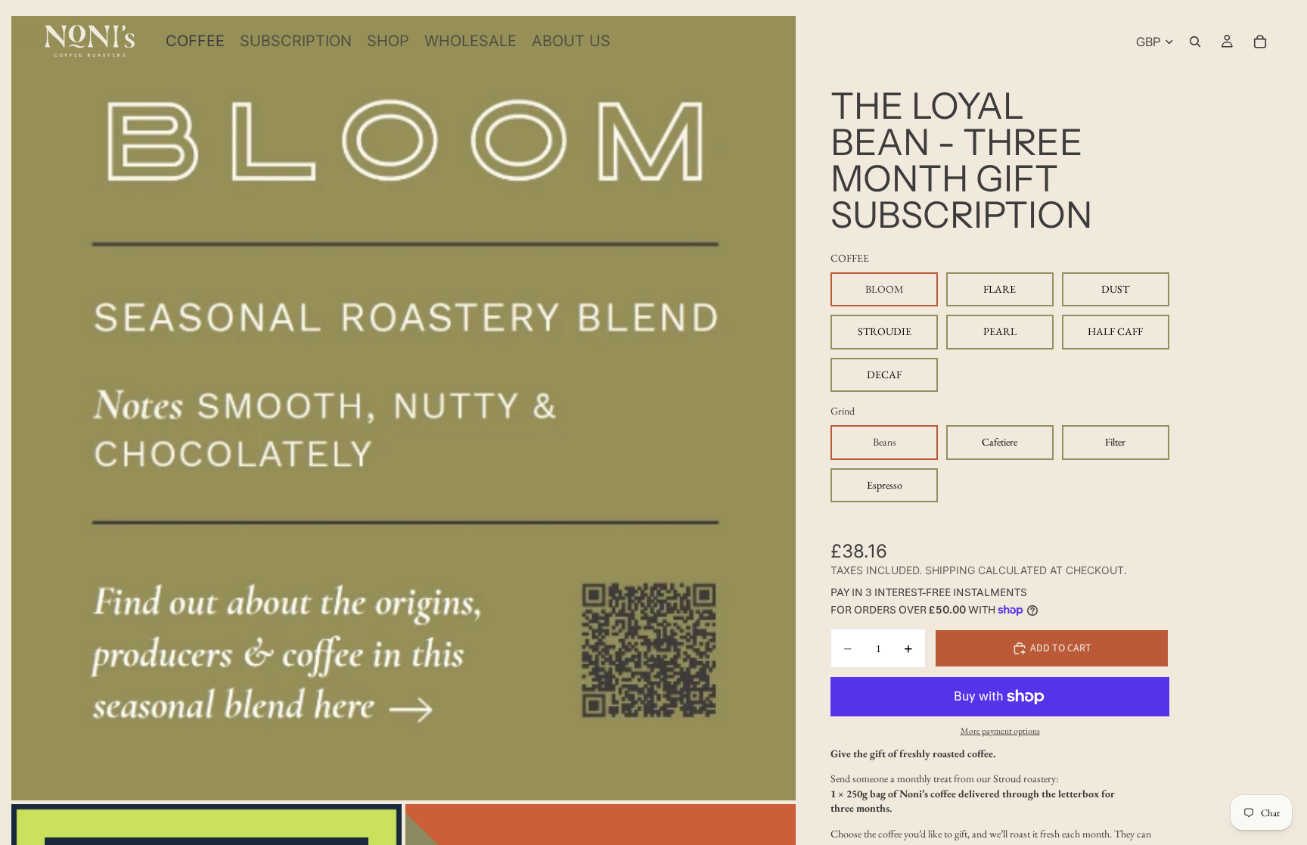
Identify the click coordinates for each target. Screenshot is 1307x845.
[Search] (1195, 41)
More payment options (1000, 730)
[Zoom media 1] (403, 408)
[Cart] (1260, 41)
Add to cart (1060, 648)
